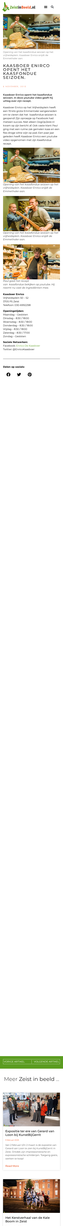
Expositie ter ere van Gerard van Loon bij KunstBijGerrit (29, 1133)
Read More (12, 1166)
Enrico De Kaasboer (28, 345)
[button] (45, 7)
